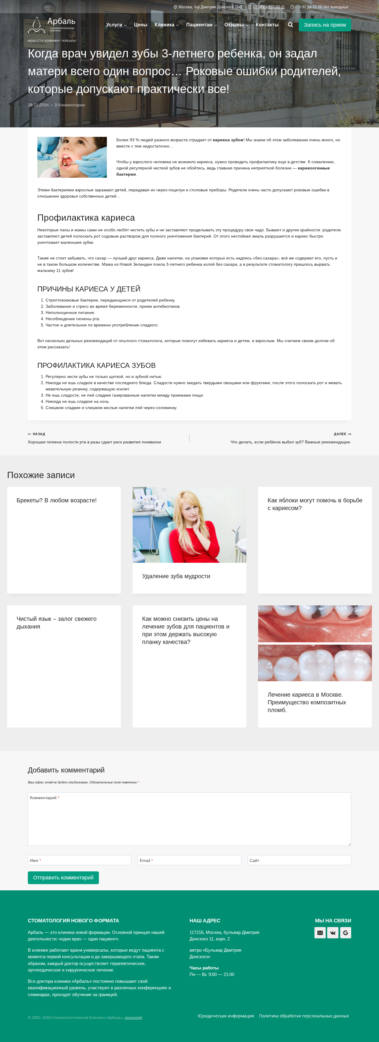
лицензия (133, 1017)
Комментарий (44, 797)
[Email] (320, 932)
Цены (140, 24)
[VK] (332, 932)
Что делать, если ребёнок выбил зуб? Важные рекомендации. (291, 438)
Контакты (267, 24)
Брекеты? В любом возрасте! (57, 500)
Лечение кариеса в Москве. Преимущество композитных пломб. (307, 702)
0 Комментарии (70, 104)
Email (146, 860)
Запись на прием (325, 25)
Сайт (254, 860)
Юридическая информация (226, 1016)
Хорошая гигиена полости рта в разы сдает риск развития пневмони (94, 438)
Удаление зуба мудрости (176, 576)
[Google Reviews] (345, 932)
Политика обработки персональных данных (304, 1016)
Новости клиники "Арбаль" (52, 40)
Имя (35, 860)
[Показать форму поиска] (290, 25)
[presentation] (189, 525)
